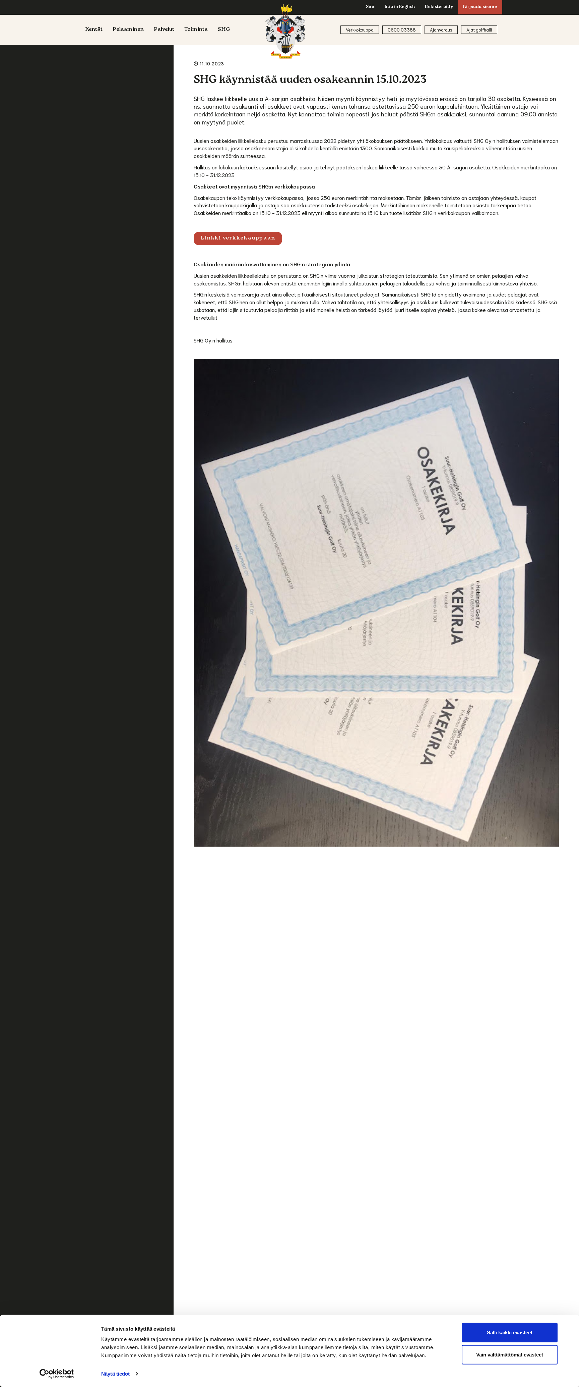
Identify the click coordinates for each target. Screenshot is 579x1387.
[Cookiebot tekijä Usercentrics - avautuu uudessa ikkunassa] (56, 1374)
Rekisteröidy (439, 7)
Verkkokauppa (360, 30)
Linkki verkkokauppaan (238, 238)
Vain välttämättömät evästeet (509, 1354)
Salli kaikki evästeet (509, 1332)
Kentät (94, 30)
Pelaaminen (128, 30)
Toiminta (196, 30)
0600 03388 (402, 30)
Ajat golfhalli (479, 30)
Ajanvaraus (441, 30)
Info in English (400, 7)
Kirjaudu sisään (480, 7)
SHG (224, 30)
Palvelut (164, 30)
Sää (370, 7)
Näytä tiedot (115, 1374)
